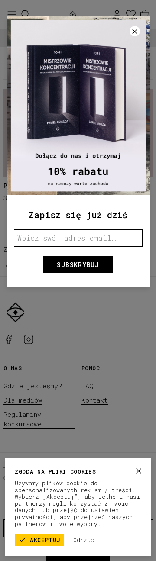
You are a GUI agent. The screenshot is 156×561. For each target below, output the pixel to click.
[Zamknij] (138, 471)
